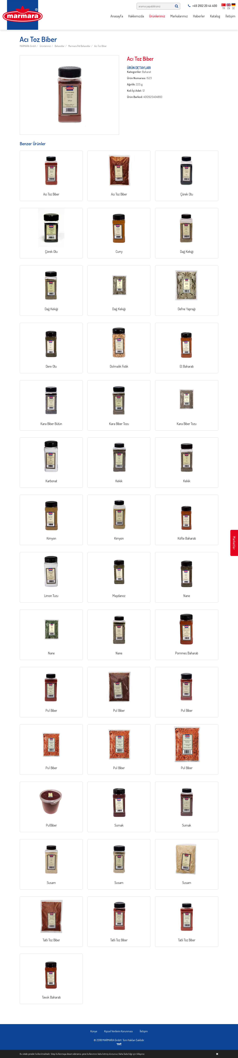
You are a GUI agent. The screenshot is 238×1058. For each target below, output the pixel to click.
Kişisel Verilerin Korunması (118, 1031)
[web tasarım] (119, 1043)
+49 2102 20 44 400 (204, 6)
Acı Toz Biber (100, 46)
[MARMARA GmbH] (23, 14)
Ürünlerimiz (45, 46)
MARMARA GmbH (28, 46)
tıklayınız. (140, 1053)
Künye (93, 1031)
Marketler (234, 543)
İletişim (144, 1031)
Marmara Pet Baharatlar (79, 46)
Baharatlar (59, 46)
